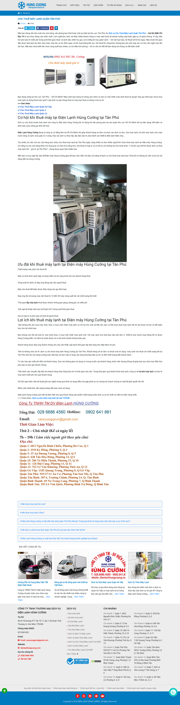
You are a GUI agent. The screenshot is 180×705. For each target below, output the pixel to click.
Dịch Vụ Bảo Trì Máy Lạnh (79, 634)
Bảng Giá (142, 5)
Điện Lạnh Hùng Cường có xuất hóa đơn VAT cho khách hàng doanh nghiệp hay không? (59, 538)
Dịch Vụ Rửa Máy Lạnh (78, 646)
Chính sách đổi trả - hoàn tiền (92, 688)
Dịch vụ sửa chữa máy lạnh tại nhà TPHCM (51, 398)
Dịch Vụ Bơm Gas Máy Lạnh (80, 638)
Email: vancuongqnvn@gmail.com (34, 640)
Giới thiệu (74, 5)
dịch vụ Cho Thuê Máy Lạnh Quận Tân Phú (127, 33)
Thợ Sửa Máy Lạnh (76, 630)
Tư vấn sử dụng (114, 5)
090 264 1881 (26, 659)
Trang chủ (61, 5)
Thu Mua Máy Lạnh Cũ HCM (80, 650)
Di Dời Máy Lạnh (75, 621)
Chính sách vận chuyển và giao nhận (141, 688)
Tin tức (86, 5)
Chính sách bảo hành (115, 688)
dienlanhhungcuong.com (31, 648)
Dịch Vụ (128, 5)
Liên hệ (153, 5)
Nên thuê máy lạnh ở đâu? (32, 512)
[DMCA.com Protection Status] (96, 661)
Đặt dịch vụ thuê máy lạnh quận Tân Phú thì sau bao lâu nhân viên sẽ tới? (53, 530)
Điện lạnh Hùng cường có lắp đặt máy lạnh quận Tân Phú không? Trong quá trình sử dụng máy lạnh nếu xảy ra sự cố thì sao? (75, 521)
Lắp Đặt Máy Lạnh (76, 625)
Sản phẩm (98, 5)
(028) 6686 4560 (27, 655)
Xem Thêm (79, 597)
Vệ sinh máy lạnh (75, 617)
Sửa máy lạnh (74, 613)
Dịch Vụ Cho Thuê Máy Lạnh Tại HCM (84, 642)
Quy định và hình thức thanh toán (37, 688)
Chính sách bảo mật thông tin (65, 688)
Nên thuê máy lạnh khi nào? (33, 504)
